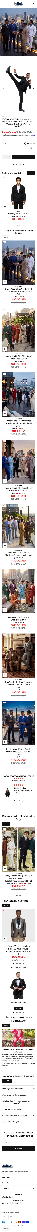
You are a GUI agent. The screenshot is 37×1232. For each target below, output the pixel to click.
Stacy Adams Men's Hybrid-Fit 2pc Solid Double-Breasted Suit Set (18, 291)
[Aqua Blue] (13, 622)
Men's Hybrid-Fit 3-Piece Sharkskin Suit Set (18, 618)
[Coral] (21, 493)
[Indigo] (15, 296)
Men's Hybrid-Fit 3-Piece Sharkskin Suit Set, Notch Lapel (18, 553)
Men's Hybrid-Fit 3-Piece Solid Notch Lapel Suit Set (18, 357)
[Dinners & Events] (18, 990)
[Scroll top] (34, 1229)
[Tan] (21, 216)
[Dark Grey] (14, 493)
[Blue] (22, 216)
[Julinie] (18, 3)
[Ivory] (24, 428)
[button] (4, 4)
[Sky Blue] (24, 493)
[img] (18, 779)
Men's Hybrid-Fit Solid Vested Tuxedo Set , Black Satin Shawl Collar (18, 423)
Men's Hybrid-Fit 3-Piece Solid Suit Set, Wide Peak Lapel (18, 489)
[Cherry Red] (19, 493)
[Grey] (18, 361)
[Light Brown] (23, 296)
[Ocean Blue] (14, 558)
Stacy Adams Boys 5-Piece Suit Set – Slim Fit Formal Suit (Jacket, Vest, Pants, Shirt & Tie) (18, 878)
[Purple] (17, 622)
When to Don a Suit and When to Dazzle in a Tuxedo (17, 1051)
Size (3, 148)
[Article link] (18, 1038)
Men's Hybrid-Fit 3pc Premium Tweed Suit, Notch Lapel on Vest (18, 684)
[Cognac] (22, 558)
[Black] (13, 216)
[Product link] (18, 198)
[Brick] (25, 883)
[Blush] (22, 493)
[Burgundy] (17, 216)
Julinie (7, 1212)
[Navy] (14, 216)
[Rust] (18, 622)
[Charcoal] (24, 216)
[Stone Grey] (16, 558)
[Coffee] (15, 622)
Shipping (4, 134)
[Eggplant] (17, 493)
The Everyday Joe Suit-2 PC (18, 213)
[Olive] (19, 558)
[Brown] (19, 689)
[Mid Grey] (16, 216)
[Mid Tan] (17, 296)
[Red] (21, 428)
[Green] (21, 296)
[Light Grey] (19, 216)
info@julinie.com (8, 1197)
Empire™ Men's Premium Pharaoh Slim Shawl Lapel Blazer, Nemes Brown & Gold (18, 949)
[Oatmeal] (21, 558)
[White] (18, 296)
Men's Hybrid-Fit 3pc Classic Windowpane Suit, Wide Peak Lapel (18, 752)
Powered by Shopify (14, 1212)
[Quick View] (5, 206)
